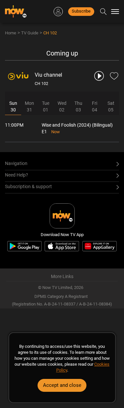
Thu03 (78, 106)
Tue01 (45, 106)
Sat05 (110, 106)
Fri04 (94, 106)
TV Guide (29, 32)
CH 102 (50, 32)
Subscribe (81, 11)
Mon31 (29, 106)
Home (10, 32)
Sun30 (13, 106)
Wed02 (62, 106)
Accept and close (62, 385)
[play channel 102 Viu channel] (99, 76)
